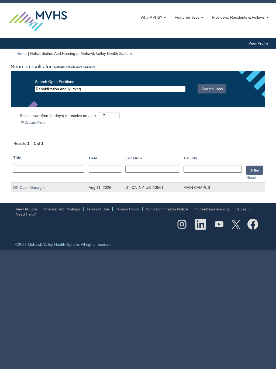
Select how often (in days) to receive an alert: (58, 115)
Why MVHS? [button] (152, 17)
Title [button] (17, 158)
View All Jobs (27, 209)
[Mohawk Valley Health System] (37, 20)
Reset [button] (251, 177)
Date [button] (93, 158)
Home (21, 53)
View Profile (258, 43)
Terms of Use (98, 209)
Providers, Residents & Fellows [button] (239, 17)
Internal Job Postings (62, 209)
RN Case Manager (29, 187)
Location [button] (134, 158)
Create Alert (34, 122)
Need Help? (26, 214)
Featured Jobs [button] (188, 17)
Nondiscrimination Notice (167, 209)
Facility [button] (190, 158)
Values (241, 209)
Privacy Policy (127, 209)
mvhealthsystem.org (211, 209)
